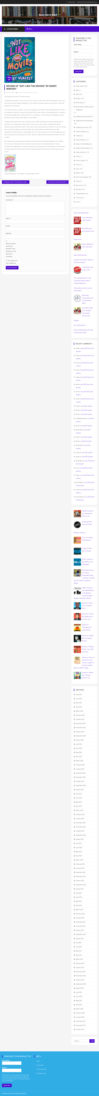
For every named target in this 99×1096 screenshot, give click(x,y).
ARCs (77, 94)
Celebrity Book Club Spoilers (84, 120)
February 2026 (80, 715)
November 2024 (81, 777)
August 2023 (80, 839)
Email (8, 226)
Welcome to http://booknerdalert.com (87, 2)
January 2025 (80, 769)
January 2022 (80, 918)
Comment (9, 200)
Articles (78, 98)
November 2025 (81, 727)
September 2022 (81, 885)
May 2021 (79, 951)
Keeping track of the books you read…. (16, 182)
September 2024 (81, 785)
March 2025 (79, 760)
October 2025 (80, 732)
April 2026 (79, 707)
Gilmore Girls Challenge (83, 144)
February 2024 (80, 814)
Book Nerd (11, 92)
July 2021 (79, 942)
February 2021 (80, 963)
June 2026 (79, 698)
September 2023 (81, 835)
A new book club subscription (57, 182)
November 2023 (81, 827)
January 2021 (80, 967)
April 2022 (79, 905)
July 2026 (79, 694)
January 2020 (80, 1017)
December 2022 (80, 872)
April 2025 (79, 756)
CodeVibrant (23, 1093)
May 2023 (79, 851)
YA (77, 202)
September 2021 (81, 934)
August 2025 (80, 740)
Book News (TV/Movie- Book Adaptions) (85, 108)
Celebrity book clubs (82, 127)
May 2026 (79, 703)
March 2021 (79, 959)
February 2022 (80, 914)
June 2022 (79, 897)
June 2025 (79, 748)
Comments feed (41, 1069)
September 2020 (81, 984)
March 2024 (79, 810)
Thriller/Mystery (80, 193)
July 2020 (79, 992)
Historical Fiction (81, 152)
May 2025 (79, 752)
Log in (38, 1061)
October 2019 (80, 1029)
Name (8, 218)
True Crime (79, 198)
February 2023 (80, 864)
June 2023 (79, 847)
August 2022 (80, 889)
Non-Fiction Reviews (82, 177)
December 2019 (80, 1021)
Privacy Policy (71, 2)
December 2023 (80, 823)
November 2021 (81, 926)
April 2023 (79, 856)
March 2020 (79, 1009)
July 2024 (79, 794)
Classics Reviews (81, 131)
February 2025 (80, 765)
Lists (77, 169)
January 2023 (80, 868)
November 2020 (81, 976)
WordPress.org (41, 1073)
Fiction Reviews (27, 92)
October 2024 (80, 781)
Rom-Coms (35, 92)
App (77, 90)
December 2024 (80, 773)
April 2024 (79, 806)
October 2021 (80, 930)
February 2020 (80, 1013)
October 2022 (80, 880)
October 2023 (80, 831)
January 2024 (80, 818)
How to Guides (80, 160)
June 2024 (79, 798)
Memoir (78, 173)
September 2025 (81, 736)
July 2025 (79, 744)
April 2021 (79, 955)
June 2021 (79, 947)
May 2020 (79, 1000)
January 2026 (80, 719)
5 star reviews (80, 86)
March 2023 (79, 860)
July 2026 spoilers (86, 406)
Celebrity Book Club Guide (83, 116)
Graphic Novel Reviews (83, 148)
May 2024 (79, 802)
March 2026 (79, 711)
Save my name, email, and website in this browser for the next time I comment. (11, 250)
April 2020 (79, 1004)
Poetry (78, 181)
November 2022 (81, 876)
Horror (78, 156)
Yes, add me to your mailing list (11, 262)
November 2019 (81, 1025)
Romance (79, 189)
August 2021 (80, 938)
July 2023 (79, 843)
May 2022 (79, 901)
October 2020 (80, 980)
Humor (78, 164)
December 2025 (80, 723)
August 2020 (80, 988)
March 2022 (79, 909)
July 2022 (79, 893)
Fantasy (78, 135)
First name (77, 44)
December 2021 (80, 922)
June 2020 (79, 996)
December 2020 (80, 971)
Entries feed (40, 1065)
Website (8, 233)
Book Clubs (79, 102)
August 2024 (80, 789)
